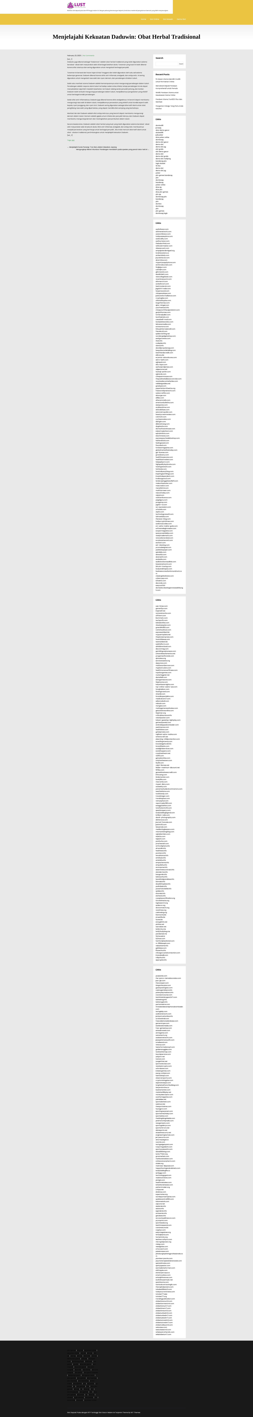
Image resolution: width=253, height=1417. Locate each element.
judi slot (84, 1359)
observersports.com (164, 1078)
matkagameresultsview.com (167, 708)
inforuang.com (161, 775)
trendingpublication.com (165, 1299)
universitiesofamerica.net (165, 653)
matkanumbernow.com (165, 665)
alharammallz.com (163, 400)
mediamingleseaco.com (165, 829)
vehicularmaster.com (164, 246)
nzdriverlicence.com (163, 497)
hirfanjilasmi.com (162, 1235)
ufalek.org (159, 1163)
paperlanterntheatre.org (165, 388)
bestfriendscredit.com (164, 353)
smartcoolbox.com (163, 1275)
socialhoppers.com (163, 751)
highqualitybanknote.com (166, 464)
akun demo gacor (162, 130)
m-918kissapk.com (163, 943)
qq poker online (90, 1350)
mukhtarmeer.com (163, 490)
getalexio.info (161, 1216)
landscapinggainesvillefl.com (167, 481)
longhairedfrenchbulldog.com (167, 1085)
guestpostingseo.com (164, 988)
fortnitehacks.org (162, 900)
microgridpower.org (163, 1242)
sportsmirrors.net (162, 1128)
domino (158, 204)
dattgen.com (161, 421)
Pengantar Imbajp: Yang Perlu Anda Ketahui (169, 107)
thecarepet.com (162, 983)
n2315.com (160, 756)
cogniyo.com (161, 1230)
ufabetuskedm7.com (164, 1318)
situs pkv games (162, 192)
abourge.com (161, 395)
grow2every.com (162, 455)
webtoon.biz (160, 1104)
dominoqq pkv (161, 197)
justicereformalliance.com (166, 296)
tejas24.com (160, 839)
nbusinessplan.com (163, 625)
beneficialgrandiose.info (165, 879)
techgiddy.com (161, 1011)
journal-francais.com (164, 822)
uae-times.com (162, 606)
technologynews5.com (164, 514)
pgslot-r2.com (161, 505)
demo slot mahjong (163, 159)
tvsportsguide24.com (164, 1147)
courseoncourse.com (164, 995)
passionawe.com (162, 1251)
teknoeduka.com (162, 516)
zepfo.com (160, 512)
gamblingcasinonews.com (166, 651)
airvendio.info (161, 848)
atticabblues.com (162, 410)
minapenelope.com (163, 293)
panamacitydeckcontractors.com (169, 789)
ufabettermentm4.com (165, 1303)
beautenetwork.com (164, 564)
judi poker (159, 135)
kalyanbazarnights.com (165, 684)
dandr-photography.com (165, 817)
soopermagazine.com (164, 531)
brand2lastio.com (162, 746)
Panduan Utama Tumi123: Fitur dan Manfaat (169, 100)
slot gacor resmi (88, 1375)
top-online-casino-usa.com (166, 687)
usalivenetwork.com (163, 1014)
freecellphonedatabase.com (167, 1021)
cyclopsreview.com (163, 419)
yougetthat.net (161, 1061)
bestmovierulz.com (163, 286)
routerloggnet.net (163, 675)
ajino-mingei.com (162, 305)
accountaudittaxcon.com (165, 1218)
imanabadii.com (162, 955)
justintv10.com (161, 824)
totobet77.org (161, 1296)
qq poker (90, 1383)
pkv (157, 178)
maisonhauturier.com (164, 483)
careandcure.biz (162, 1227)
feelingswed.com (162, 443)
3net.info (159, 341)
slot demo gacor (162, 151)
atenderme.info (162, 872)
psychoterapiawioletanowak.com (169, 1261)
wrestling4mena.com (164, 741)
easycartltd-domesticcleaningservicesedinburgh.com (169, 587)
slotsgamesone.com (163, 680)
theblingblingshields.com (165, 1118)
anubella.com (161, 559)
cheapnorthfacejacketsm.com (168, 310)
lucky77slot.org (162, 1154)
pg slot (75, 1364)
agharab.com (161, 374)
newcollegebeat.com (164, 277)
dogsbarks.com (162, 426)
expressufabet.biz (162, 632)
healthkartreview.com (164, 459)
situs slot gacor (86, 1364)
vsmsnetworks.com (163, 613)
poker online (160, 185)
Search (159, 58)
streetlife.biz (160, 917)
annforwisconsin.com (164, 265)
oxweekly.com (161, 786)
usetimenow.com (162, 727)
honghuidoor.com (162, 689)
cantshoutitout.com (163, 630)
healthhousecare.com (164, 457)
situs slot (87, 1356)
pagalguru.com (161, 500)
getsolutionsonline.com (165, 710)
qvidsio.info (160, 891)
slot (73, 140)
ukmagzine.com (162, 1033)
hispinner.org (161, 713)
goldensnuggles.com (164, 1049)
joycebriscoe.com (162, 258)
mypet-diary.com (162, 784)
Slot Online (154, 19)
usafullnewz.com (162, 229)
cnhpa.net (160, 1189)
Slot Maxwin (168, 19)
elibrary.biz (160, 355)
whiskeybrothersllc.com (165, 1332)
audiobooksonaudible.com (166, 562)
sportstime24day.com (164, 1113)
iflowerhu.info (161, 950)
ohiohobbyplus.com (163, 300)
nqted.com (160, 495)
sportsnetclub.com (163, 1064)
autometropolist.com (164, 412)
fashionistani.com (162, 440)
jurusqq (158, 128)
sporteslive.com (162, 1116)
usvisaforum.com (162, 284)
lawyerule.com (161, 827)
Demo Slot (181, 19)
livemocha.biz (161, 915)
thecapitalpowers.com (164, 1287)
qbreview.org (161, 658)
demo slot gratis (162, 156)
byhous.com (160, 938)
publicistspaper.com (164, 550)
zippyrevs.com (161, 663)
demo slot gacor (162, 142)
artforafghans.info (163, 846)
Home (143, 19)
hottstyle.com (161, 469)
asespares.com (162, 405)
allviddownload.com (163, 646)
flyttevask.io (160, 936)
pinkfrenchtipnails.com (165, 1121)
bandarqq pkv (161, 161)
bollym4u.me (161, 929)
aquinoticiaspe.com (163, 1083)
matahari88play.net (163, 1092)
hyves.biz (159, 919)
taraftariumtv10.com (164, 808)
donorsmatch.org (162, 908)
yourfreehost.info (162, 307)
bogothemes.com (163, 303)
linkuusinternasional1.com (165, 329)
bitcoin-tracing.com (163, 566)
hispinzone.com (162, 682)
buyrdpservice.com (163, 1054)
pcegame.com (161, 502)
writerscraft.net (162, 737)
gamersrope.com (162, 1023)
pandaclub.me (161, 934)
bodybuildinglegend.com (165, 813)
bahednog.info (161, 999)
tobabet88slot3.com (164, 1289)
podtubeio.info (161, 886)
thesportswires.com (163, 1106)
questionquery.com (163, 810)
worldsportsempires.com (165, 1197)
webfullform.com (162, 644)
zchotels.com (161, 509)
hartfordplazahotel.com (165, 941)
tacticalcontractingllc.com (166, 1284)
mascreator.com (162, 486)
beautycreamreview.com (165, 414)
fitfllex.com (160, 770)
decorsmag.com (162, 649)
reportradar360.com (164, 803)
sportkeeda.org (162, 1223)
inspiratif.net (160, 611)
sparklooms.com (162, 1282)
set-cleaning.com (162, 545)
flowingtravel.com (163, 691)
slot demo (86, 1370)
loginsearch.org (162, 903)
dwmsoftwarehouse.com (165, 429)
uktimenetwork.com (163, 231)
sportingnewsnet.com (164, 1111)
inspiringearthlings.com (165, 474)
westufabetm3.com (163, 1330)
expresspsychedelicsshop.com (168, 438)
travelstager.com (162, 796)
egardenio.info (161, 1211)
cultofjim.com (161, 269)
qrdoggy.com (161, 1173)
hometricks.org (162, 1237)
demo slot (159, 144)
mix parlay (89, 1397)
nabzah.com (160, 703)
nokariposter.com (163, 718)
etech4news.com (162, 436)
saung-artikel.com (163, 1073)
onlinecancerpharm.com (165, 1161)
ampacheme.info (162, 862)
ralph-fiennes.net (162, 765)
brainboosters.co (162, 253)
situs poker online (162, 137)
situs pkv (159, 189)
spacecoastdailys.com (164, 533)
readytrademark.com (164, 535)
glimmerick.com (162, 272)
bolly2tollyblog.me (163, 931)
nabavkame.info (162, 946)
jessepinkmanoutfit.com (165, 1040)
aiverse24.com (161, 557)
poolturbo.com (161, 841)
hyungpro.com (161, 1109)
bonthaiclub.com (162, 317)
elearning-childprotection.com (168, 739)
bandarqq (159, 182)
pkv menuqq (92, 1378)
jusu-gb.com (160, 980)
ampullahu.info (161, 865)
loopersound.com (162, 291)
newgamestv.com (163, 1123)
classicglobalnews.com (165, 576)
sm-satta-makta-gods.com (167, 526)
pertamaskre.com (163, 1004)
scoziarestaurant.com (164, 540)
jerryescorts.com (162, 1137)
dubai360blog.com (163, 1151)
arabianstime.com (163, 407)
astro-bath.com (162, 360)
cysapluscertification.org (165, 898)
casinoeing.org (161, 912)
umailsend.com (161, 1042)
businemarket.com (163, 1090)
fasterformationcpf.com (165, 1047)
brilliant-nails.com (163, 815)
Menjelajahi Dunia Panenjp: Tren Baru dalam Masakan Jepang (92, 147)
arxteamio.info (161, 1213)
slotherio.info (161, 896)
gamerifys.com (161, 608)
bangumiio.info (161, 874)
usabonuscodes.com (164, 524)
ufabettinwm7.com (163, 1308)
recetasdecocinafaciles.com (167, 381)
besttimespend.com (163, 1225)
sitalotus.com (161, 1192)
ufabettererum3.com (164, 1301)
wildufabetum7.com (163, 1334)
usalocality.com (162, 239)
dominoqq (159, 140)
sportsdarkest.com (163, 1102)
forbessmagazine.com (164, 448)
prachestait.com (162, 843)
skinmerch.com (162, 281)
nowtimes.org (161, 910)
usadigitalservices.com (164, 748)
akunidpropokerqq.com (165, 348)
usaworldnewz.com (163, 234)
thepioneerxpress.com (164, 637)
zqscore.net (160, 1204)
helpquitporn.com (163, 462)
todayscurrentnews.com (165, 1292)
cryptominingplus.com (164, 1080)
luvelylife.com (161, 779)
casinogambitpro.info (164, 990)
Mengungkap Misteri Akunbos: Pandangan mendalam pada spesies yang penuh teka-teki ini (112, 149)
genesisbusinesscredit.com (166, 772)
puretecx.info (161, 853)
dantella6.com (161, 677)
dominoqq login (162, 213)
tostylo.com (160, 1059)
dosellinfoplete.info (163, 884)
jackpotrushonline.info (164, 1016)
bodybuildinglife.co (163, 1170)
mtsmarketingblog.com (165, 832)
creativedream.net (163, 753)
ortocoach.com (162, 1249)
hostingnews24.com (163, 467)
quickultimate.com (163, 1263)
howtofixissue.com (163, 639)
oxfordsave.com (162, 1068)
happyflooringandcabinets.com (168, 1168)
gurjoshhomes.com (163, 312)
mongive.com (161, 706)
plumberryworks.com (164, 1258)
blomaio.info (160, 881)
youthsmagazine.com (164, 1097)
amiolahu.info (161, 860)
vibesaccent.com (162, 248)
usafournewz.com (162, 241)
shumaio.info (160, 893)
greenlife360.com (162, 627)
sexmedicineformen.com (165, 1268)
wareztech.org (161, 1035)
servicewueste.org (163, 661)
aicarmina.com (161, 260)
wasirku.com (160, 836)
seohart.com (161, 543)
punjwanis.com (161, 976)
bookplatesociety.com (164, 322)
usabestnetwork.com (164, 1037)
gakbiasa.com (161, 948)
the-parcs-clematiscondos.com (168, 978)
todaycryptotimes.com (165, 521)
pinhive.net (160, 924)
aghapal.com (161, 362)
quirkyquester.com (163, 1265)
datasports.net (161, 1130)
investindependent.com (165, 476)
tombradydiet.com (163, 315)
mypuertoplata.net (163, 634)
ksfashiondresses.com (164, 1185)
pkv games (160, 211)
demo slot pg (161, 147)
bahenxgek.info (162, 1002)
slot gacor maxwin (91, 1372)
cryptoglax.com (162, 298)
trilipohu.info (160, 957)
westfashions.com (163, 791)
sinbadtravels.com (163, 1030)
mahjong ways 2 (74, 1375)
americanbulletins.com (165, 402)
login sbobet (160, 163)
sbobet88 (159, 132)
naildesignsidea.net (163, 383)
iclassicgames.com (163, 1071)
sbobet (70, 1397)
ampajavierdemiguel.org (165, 250)
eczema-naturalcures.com (166, 357)
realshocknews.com (163, 1178)
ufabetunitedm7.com (164, 1315)
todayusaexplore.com (164, 236)
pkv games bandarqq (164, 175)
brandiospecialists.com (165, 696)
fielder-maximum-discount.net (168, 767)
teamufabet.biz (162, 642)
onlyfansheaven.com (164, 760)
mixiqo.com (160, 1244)
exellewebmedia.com (164, 1026)
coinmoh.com (161, 417)
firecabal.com (161, 445)
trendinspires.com (163, 798)
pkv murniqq (72, 1381)
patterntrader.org (163, 1187)
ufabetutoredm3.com (164, 1320)
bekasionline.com (162, 623)
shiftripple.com (161, 1270)
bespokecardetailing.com (166, 350)
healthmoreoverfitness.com (166, 670)
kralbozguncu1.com (163, 478)
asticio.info (160, 1208)
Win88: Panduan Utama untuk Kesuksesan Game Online (167, 93)
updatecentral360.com (165, 1199)
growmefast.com (162, 1156)
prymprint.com (162, 1220)
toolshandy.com (162, 794)
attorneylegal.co (162, 1140)
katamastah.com (162, 1201)
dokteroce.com (162, 820)
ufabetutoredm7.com (164, 1322)
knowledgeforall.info (163, 744)
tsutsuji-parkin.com (163, 372)
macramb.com (161, 782)
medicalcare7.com (163, 699)
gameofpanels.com (163, 722)
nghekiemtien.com (163, 834)
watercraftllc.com (163, 393)
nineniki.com (160, 694)
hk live (158, 166)
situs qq (158, 187)
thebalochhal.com (163, 243)
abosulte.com (161, 554)
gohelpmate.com (162, 732)
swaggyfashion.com (163, 805)
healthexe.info (161, 851)
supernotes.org (162, 1194)
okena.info (160, 345)
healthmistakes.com (164, 1182)
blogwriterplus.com (163, 985)
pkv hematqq (83, 1381)
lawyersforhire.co (162, 1087)
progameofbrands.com (165, 656)
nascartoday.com (162, 493)
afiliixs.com (160, 398)
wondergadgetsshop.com (166, 336)
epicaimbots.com (162, 433)
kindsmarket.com (162, 777)
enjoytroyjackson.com (164, 431)
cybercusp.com (162, 578)
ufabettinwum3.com (163, 1311)
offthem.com (161, 615)
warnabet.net (161, 927)
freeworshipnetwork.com (165, 391)
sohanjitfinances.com (164, 1277)
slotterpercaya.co (163, 1273)
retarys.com (160, 1045)
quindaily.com (161, 552)
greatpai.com (161, 386)
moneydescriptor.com (164, 1094)
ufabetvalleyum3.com (164, 1325)
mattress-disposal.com (165, 1166)
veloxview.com (161, 1327)
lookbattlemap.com (163, 1052)
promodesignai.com (163, 547)
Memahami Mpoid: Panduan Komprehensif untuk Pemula (167, 87)
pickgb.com (160, 1180)
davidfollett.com (162, 274)
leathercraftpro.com (164, 1239)
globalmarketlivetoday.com (166, 450)
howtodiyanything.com (164, 471)
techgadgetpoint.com (164, 1144)
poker (158, 173)
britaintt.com (161, 581)
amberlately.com (162, 255)
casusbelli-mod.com (164, 319)
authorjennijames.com (164, 367)
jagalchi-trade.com (163, 288)
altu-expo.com (161, 364)
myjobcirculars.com (163, 668)
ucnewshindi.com (162, 1018)
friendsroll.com (161, 331)
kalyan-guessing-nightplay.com (168, 720)
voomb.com (160, 1142)
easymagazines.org (163, 1232)
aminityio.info (161, 858)
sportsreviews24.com (164, 1149)
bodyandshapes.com (164, 569)
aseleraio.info (161, 1206)
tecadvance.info (162, 855)
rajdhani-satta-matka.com (166, 734)
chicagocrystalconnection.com (168, 953)
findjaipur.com (161, 267)
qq (74, 1386)
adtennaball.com (162, 701)
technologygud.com (163, 1175)
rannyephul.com (162, 801)
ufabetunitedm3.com (164, 1313)
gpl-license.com (162, 452)
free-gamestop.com (164, 1028)
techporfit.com (162, 620)
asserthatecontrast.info (165, 870)
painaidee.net (161, 1099)
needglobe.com (162, 1246)
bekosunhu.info (161, 877)
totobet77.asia (161, 1294)
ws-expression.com (163, 507)
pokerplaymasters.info (164, 992)
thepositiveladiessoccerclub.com (168, 379)
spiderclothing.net (163, 334)
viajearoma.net (161, 369)
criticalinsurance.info (164, 715)
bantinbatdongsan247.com (166, 997)
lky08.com (160, 763)
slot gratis (159, 149)
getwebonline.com (163, 758)
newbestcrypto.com (164, 1066)
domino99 (159, 125)
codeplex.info (161, 343)
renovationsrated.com (164, 538)
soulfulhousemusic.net (164, 1280)
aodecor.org (160, 905)
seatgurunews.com (163, 338)
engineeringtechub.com (165, 1135)
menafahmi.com (162, 488)
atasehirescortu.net (163, 1132)
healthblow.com (162, 729)
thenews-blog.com (163, 519)
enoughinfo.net (161, 922)
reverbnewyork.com (164, 279)
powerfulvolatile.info (163, 889)
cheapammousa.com (164, 376)
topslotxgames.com (163, 672)
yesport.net (160, 1056)
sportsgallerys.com (163, 1125)
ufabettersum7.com (163, 1306)
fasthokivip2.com (162, 1075)
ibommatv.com (162, 618)
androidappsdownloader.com (167, 725)
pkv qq (158, 194)
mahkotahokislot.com (164, 1159)
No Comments (88, 55)
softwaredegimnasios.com (166, 528)
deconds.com (161, 583)
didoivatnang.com (163, 424)
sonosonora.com (162, 326)
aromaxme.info (161, 867)
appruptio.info (161, 960)
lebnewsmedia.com (163, 324)
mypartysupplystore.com (166, 262)
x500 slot (88, 1361)
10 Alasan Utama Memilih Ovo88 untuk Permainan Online (168, 80)
